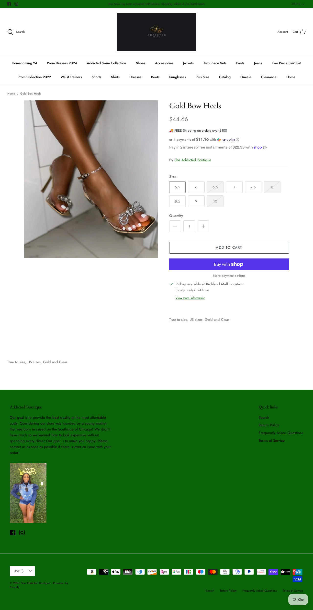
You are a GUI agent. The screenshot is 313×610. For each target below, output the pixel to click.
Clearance (269, 77)
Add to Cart (229, 247)
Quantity (176, 215)
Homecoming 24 (24, 63)
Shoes (140, 63)
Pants (240, 63)
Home (290, 77)
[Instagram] (16, 4)
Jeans (258, 63)
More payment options (229, 276)
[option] (91, 179)
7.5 (253, 187)
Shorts (96, 77)
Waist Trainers (71, 77)
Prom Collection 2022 (34, 77)
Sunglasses (177, 77)
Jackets (188, 63)
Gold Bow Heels (30, 93)
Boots (155, 77)
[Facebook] (9, 4)
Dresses (135, 77)
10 (215, 201)
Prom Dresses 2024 (62, 63)
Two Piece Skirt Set (286, 63)
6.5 (215, 187)
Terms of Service (272, 440)
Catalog (225, 77)
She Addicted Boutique (192, 160)
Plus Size (202, 77)
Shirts (115, 77)
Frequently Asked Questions (281, 433)
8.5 (177, 201)
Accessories (164, 63)
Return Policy (269, 425)
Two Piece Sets (214, 63)
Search (264, 417)
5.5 (177, 187)
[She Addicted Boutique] (156, 32)
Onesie (245, 77)
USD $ (296, 4)
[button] (204, 139)
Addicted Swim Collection (106, 63)
